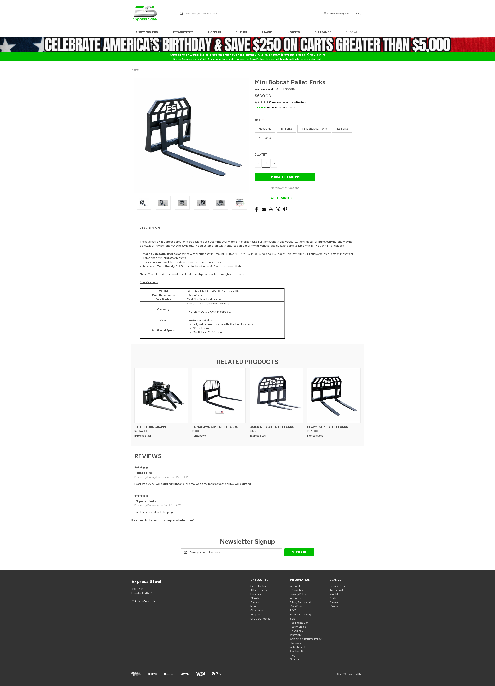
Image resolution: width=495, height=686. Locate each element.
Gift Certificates (260, 618)
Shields (241, 32)
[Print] (271, 209)
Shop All (352, 32)
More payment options (285, 188)
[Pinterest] (285, 209)
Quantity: (261, 154)
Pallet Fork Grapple (151, 427)
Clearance (322, 32)
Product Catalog (300, 614)
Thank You (296, 630)
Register (344, 13)
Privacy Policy (298, 594)
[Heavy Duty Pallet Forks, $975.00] (334, 395)
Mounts (293, 32)
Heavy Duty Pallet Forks (327, 427)
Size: (258, 120)
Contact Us (297, 651)
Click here (260, 107)
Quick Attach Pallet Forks (272, 427)
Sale (292, 618)
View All (334, 606)
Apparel (295, 586)
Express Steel (338, 586)
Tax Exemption (299, 622)
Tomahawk (337, 590)
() (361, 13)
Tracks (267, 32)
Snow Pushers (147, 32)
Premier (334, 602)
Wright (334, 594)
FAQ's (293, 610)
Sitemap (295, 659)
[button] (294, 102)
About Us (296, 598)
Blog (293, 655)
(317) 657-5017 (145, 601)
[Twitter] (278, 209)
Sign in (331, 13)
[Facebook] (257, 209)
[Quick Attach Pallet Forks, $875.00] (276, 395)
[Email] (264, 209)
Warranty (295, 635)
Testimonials (298, 626)
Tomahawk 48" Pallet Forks (215, 427)
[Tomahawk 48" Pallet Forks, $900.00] (219, 395)
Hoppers (214, 32)
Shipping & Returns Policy (305, 639)
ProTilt (334, 598)
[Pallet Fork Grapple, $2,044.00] (161, 395)
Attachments (183, 32)
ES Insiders (296, 590)
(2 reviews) (276, 102)
